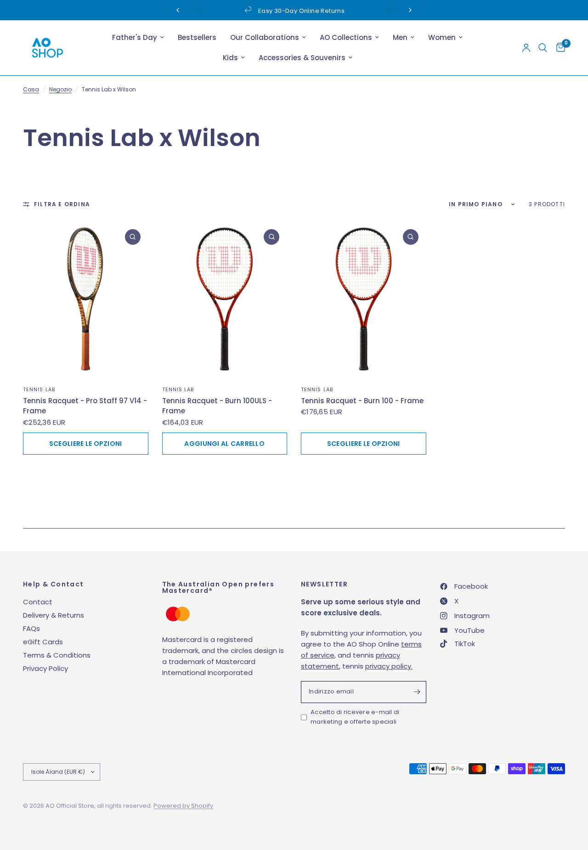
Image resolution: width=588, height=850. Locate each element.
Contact (37, 602)
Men (400, 37)
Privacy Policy (45, 668)
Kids (230, 57)
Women (442, 37)
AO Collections (346, 37)
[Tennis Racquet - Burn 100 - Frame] (363, 299)
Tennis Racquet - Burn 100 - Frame (362, 400)
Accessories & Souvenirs (302, 57)
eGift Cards (43, 642)
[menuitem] (138, 38)
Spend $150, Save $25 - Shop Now (393, 10)
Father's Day (134, 37)
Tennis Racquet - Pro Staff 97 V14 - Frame (85, 406)
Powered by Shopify (183, 805)
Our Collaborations (264, 37)
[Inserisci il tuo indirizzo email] (417, 692)
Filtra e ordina (62, 204)
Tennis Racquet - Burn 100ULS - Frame (217, 406)
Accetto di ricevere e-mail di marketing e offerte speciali (355, 717)
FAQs (31, 628)
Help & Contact (53, 584)
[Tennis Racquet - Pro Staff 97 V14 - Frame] (85, 299)
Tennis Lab (39, 389)
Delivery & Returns (53, 615)
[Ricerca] (543, 47)
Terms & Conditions (56, 655)
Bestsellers (197, 37)
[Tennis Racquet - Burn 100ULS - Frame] (225, 299)
